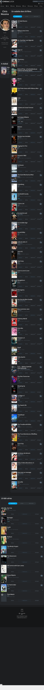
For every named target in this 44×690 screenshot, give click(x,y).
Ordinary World (22, 318)
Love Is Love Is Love (23, 270)
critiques (39, 27)
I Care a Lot (20, 203)
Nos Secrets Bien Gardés (24, 299)
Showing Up (21, 386)
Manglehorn (21, 280)
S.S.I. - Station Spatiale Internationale (24, 367)
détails (26, 27)
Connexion (41, 3)
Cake (18, 98)
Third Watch (10, 594)
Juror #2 (20, 251)
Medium (9, 537)
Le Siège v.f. (21, 395)
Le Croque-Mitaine (23, 117)
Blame (19, 79)
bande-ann (33, 27)
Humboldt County (22, 194)
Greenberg (20, 184)
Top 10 (37, 6)
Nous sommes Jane (23, 309)
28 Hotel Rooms (22, 21)
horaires (8, 73)
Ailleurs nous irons (23, 30)
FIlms (8, 6)
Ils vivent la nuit (22, 213)
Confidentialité (22, 613)
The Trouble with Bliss (24, 424)
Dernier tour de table (23, 136)
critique (39, 94)
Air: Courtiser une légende (25, 40)
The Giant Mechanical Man (25, 174)
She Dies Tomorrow (23, 376)
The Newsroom (11, 556)
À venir (25, 6)
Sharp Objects (11, 575)
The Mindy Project (12, 546)
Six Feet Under (11, 585)
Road (19, 347)
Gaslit (9, 527)
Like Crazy (20, 261)
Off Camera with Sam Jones (15, 565)
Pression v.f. (21, 338)
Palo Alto (20, 328)
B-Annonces (31, 6)
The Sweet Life (22, 405)
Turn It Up (20, 443)
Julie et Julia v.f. (22, 242)
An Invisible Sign (22, 222)
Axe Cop (9, 508)
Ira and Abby (21, 232)
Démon (19, 126)
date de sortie (36, 16)
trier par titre (18, 16)
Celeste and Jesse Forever (25, 107)
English (22, 609)
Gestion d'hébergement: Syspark (22, 616)
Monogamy (20, 290)
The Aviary (20, 59)
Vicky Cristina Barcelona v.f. (25, 463)
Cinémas (13, 6)
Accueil (3, 6)
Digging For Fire (22, 146)
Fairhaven (20, 165)
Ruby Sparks (21, 357)
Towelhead (20, 415)
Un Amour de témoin (23, 453)
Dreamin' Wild (21, 155)
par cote (26, 16)
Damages (10, 517)
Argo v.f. (19, 50)
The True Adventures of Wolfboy (27, 434)
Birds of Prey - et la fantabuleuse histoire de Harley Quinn (27, 69)
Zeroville (20, 482)
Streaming (19, 6)
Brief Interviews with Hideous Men (27, 88)
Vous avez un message (24, 472)
